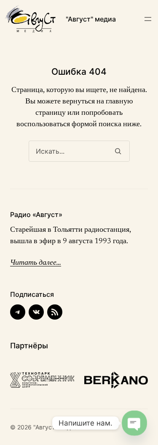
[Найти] (118, 151)
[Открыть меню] (148, 19)
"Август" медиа (91, 19)
